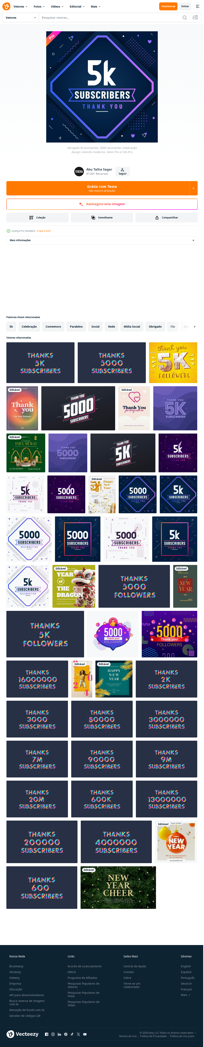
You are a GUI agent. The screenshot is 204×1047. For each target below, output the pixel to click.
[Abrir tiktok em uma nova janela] (72, 1034)
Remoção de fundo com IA (26, 1010)
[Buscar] (181, 17)
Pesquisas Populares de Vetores (82, 985)
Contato (127, 972)
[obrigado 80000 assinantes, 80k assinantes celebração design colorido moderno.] (102, 719)
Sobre (125, 978)
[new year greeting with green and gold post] (113, 679)
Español (183, 972)
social (95, 326)
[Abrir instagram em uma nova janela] (53, 1034)
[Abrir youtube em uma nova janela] (84, 1034)
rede (111, 326)
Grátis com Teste (101, 188)
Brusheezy (16, 966)
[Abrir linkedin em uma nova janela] (59, 1034)
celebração (29, 326)
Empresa (15, 983)
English (183, 966)
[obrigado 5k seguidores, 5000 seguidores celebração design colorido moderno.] (45, 634)
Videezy (14, 978)
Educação (15, 989)
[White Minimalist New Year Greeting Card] (102, 494)
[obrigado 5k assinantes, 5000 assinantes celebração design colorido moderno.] (40, 362)
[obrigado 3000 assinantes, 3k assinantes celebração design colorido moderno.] (37, 719)
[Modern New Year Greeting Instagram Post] (176, 842)
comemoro (53, 326)
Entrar (182, 6)
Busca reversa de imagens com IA (26, 1002)
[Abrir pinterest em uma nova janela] (65, 1034)
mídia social (132, 326)
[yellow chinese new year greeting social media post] (73, 586)
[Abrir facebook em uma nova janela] (46, 1034)
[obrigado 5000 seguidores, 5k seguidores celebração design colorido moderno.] (134, 586)
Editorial (75, 6)
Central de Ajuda (133, 966)
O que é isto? (44, 231)
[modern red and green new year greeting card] (185, 586)
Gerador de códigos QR (24, 1016)
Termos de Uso (125, 1036)
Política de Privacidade (150, 1036)
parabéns (76, 326)
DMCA (71, 972)
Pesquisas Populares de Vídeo (82, 1003)
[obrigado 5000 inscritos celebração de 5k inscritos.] (78, 408)
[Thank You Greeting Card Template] (22, 408)
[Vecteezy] (6, 6)
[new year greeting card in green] (118, 887)
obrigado (155, 326)
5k (11, 326)
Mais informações (20, 240)
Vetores (19, 6)
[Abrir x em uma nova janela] (78, 1034)
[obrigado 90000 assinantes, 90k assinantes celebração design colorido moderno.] (102, 759)
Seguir (121, 173)
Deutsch (183, 983)
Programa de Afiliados (81, 978)
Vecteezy (15, 972)
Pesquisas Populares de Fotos (82, 994)
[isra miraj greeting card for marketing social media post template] (25, 453)
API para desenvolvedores (26, 995)
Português (185, 978)
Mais (94, 6)
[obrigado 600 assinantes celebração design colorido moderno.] (41, 887)
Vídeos (55, 6)
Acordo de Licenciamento (83, 966)
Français (183, 989)
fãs (173, 326)
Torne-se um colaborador (130, 985)
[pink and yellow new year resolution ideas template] (81, 679)
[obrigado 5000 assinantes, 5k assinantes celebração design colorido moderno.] (112, 362)
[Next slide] (188, 326)
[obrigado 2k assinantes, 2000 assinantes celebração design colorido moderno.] (166, 679)
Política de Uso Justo (179, 1036)
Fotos (37, 6)
